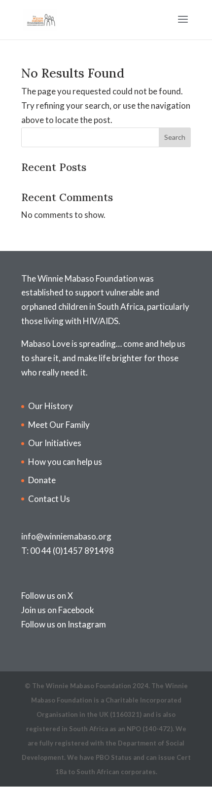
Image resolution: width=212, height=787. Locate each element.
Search (174, 137)
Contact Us (49, 499)
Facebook (76, 610)
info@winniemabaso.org (66, 536)
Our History (50, 406)
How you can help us (65, 461)
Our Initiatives (54, 443)
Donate (42, 480)
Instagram (87, 624)
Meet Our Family (59, 424)
